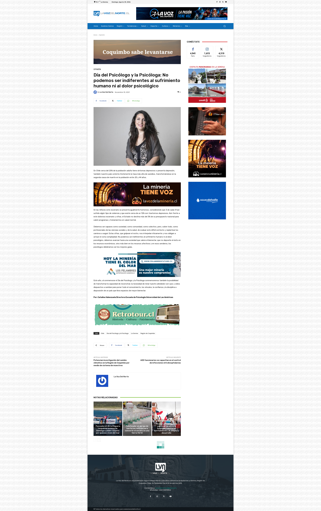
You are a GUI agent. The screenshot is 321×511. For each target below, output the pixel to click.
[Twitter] (222, 2)
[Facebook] (216, 2)
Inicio (95, 35)
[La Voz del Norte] (96, 92)
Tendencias (136, 423)
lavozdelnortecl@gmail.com (166, 488)
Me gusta (193, 48)
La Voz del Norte (106, 92)
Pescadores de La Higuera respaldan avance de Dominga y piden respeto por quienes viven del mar (108, 429)
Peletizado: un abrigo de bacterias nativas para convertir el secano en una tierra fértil (137, 429)
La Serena (134, 333)
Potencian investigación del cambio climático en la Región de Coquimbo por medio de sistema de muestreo (112, 363)
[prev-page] (95, 440)
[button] (224, 26)
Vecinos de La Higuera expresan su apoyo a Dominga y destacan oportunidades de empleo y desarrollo (166, 428)
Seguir (207, 48)
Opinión (102, 35)
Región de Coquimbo (148, 333)
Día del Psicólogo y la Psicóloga (118, 333)
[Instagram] (219, 2)
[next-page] (99, 440)
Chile (102, 333)
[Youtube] (225, 2)
